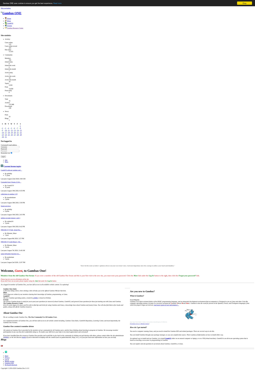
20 (15, 132)
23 (3, 135)
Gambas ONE (9, 363)
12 (12, 130)
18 (9, 132)
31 (6, 137)
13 (15, 130)
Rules (6, 356)
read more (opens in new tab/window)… (166, 305)
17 (6, 132)
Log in (7, 359)
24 (6, 135)
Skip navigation (6, 8)
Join (6, 160)
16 (3, 132)
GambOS (168, 338)
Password (4, 149)
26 (12, 135)
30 (3, 137)
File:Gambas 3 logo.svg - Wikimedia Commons (139, 323)
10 (6, 130)
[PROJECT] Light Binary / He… (11, 242)
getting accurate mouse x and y (10, 218)
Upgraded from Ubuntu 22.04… (11, 182)
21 (18, 132)
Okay (245, 3)
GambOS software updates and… (11, 170)
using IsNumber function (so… (10, 254)
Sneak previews (6, 206)
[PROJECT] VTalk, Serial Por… (11, 230)
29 (21, 135)
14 (18, 130)
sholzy (24, 337)
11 (9, 130)
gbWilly (35, 298)
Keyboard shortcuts (11, 365)
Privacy (7, 358)
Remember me (5, 153)
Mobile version (9, 361)
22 (21, 132)
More (6, 162)
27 (15, 135)
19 (12, 132)
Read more (57, 3)
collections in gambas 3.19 (9, 194)
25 (9, 135)
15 (21, 130)
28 (18, 135)
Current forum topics (12, 166)
